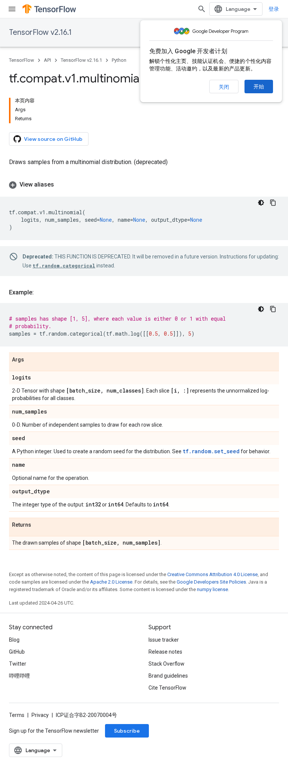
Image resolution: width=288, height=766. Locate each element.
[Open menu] (12, 9)
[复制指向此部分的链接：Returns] (38, 525)
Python (119, 60)
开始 (259, 86)
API (47, 60)
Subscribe (127, 730)
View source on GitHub (53, 139)
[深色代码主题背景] (261, 203)
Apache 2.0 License (111, 582)
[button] (144, 184)
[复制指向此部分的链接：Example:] (41, 292)
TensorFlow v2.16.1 (40, 32)
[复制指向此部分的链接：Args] (31, 359)
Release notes (165, 652)
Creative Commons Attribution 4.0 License (212, 574)
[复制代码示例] (273, 203)
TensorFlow (21, 60)
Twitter (17, 664)
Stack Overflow (166, 664)
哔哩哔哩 (19, 676)
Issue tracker (163, 640)
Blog (14, 640)
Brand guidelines (168, 676)
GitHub (17, 652)
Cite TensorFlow (167, 688)
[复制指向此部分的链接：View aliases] (61, 184)
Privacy (40, 715)
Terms (16, 715)
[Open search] (201, 8)
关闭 (224, 87)
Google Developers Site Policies (211, 582)
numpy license (212, 589)
